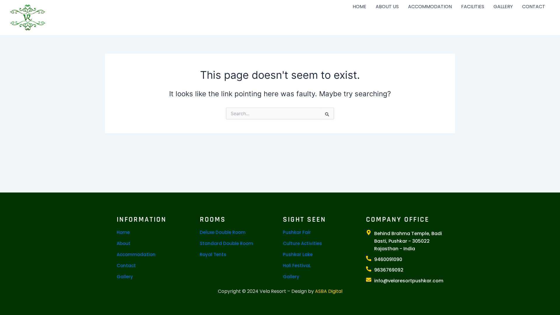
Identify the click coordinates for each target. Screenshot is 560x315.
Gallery (125, 277)
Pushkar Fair (297, 232)
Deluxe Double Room (223, 232)
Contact (126, 265)
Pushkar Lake (298, 254)
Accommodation (136, 254)
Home (123, 232)
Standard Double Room (226, 243)
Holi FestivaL (297, 265)
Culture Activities (302, 243)
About (123, 243)
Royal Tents (213, 254)
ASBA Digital (328, 291)
